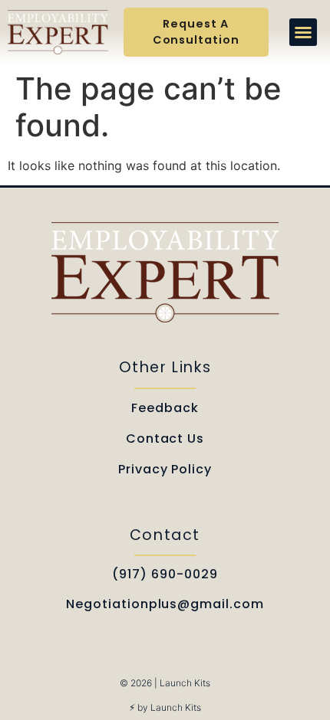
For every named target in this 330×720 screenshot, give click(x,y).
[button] (303, 32)
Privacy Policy (165, 469)
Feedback (165, 408)
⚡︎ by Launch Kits (165, 707)
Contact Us (165, 438)
